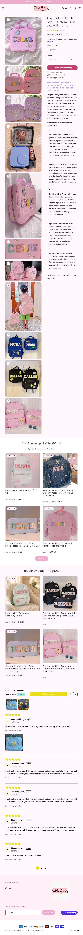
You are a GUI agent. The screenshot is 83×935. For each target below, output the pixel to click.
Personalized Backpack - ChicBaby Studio (18, 614)
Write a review (48, 694)
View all (41, 559)
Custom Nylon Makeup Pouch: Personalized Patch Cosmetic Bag (22, 544)
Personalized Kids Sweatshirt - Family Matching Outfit (58, 544)
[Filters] (70, 694)
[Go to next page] (49, 868)
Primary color (52, 45)
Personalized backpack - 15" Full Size (21, 491)
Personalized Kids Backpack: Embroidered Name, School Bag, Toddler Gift (59, 668)
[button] (2, 8)
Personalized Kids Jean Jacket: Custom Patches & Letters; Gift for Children (58, 493)
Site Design (28, 931)
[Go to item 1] (11, 704)
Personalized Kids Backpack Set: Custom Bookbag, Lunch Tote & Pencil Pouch (59, 615)
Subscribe (48, 912)
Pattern (49, 55)
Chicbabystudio (16, 931)
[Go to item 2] (23, 704)
